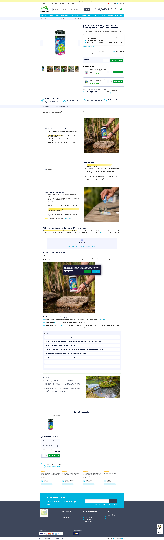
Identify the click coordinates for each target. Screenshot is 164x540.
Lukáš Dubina (114, 538)
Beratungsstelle (43, 3)
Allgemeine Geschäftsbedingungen (70, 515)
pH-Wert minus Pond (52, 258)
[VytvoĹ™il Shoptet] (121, 538)
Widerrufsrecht (66, 517)
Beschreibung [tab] (46, 106)
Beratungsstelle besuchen (118, 93)
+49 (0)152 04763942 (91, 91)
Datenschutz (65, 519)
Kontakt (73, 3)
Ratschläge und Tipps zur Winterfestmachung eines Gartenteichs (82, 246)
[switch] (159, 532)
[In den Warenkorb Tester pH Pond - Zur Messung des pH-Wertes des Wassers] (118, 81)
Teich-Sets (74, 1)
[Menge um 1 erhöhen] (108, 60)
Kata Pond (56, 322)
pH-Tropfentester (67, 218)
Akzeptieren (96, 272)
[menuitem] (43, 15)
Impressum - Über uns (89, 514)
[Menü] (162, 524)
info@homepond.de (111, 518)
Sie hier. (93, 268)
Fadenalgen (100, 232)
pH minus (51, 111)
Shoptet (123, 538)
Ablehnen (87, 272)
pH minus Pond (60, 129)
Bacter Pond (62, 325)
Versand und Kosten (67, 514)
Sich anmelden (113, 501)
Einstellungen (68, 272)
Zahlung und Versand (53, 3)
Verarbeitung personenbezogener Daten (108, 504)
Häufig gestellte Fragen (61, 106)
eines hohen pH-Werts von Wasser (91, 111)
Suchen (87, 9)
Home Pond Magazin (65, 3)
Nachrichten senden (88, 519)
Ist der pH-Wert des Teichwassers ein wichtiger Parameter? (82, 244)
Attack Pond (102, 319)
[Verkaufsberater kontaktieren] (114, 90)
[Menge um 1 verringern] (104, 60)
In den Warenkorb (117, 60)
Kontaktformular (88, 521)
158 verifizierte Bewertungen (53, 466)
